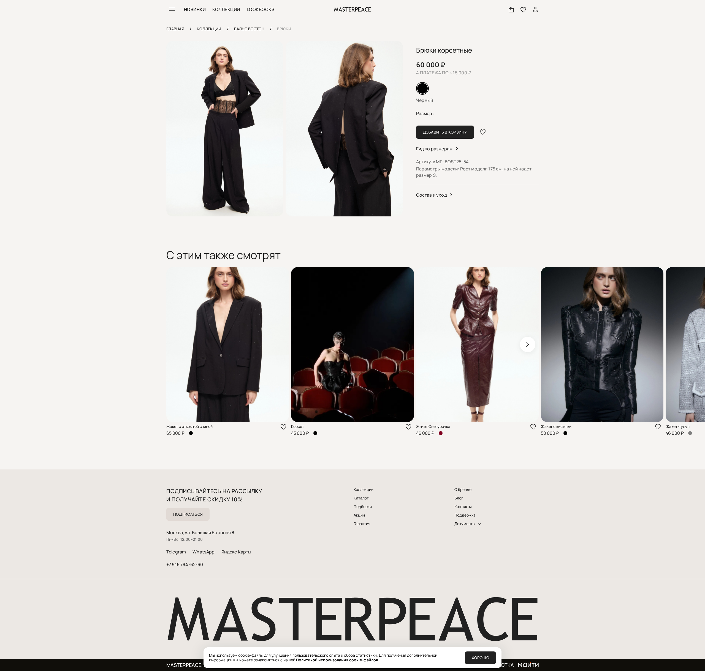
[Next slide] (527, 344)
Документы (464, 523)
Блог (458, 498)
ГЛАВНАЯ (175, 28)
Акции (359, 515)
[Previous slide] (177, 344)
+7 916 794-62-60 (184, 564)
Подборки (363, 506)
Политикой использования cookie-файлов (337, 659)
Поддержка (465, 515)
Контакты (463, 506)
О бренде (462, 489)
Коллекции (363, 489)
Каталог (361, 498)
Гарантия (362, 523)
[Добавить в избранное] (482, 132)
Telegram (176, 552)
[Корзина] (511, 9)
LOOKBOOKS (260, 9)
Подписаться (188, 514)
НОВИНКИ (195, 9)
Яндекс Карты (236, 552)
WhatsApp (203, 552)
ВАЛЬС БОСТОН (249, 28)
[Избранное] (523, 9)
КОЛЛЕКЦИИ (226, 9)
